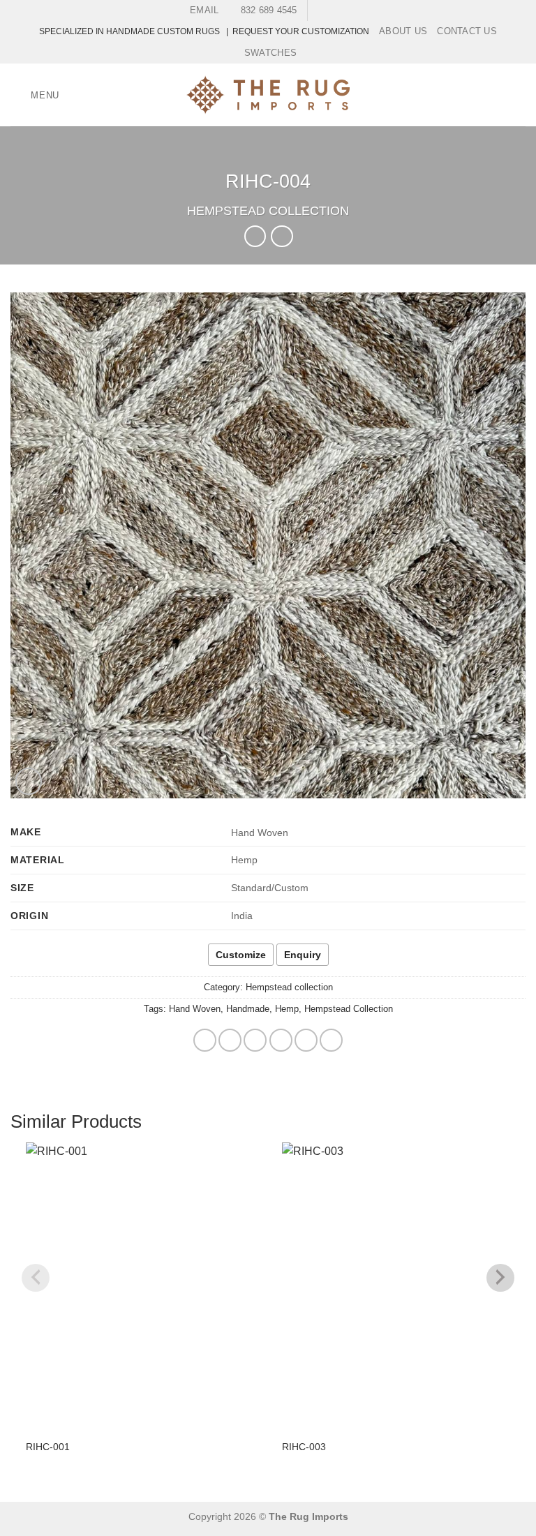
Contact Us (467, 31)
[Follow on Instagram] (333, 10)
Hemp (287, 1009)
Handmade (247, 1009)
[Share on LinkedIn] (331, 1040)
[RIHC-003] (396, 1285)
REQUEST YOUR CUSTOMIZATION (300, 31)
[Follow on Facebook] (319, 10)
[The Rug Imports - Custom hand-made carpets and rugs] (268, 95)
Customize (241, 954)
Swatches (270, 52)
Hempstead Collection (348, 1009)
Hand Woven (195, 1009)
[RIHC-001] (140, 1285)
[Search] (520, 95)
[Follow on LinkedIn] (347, 10)
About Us (403, 31)
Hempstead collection (268, 210)
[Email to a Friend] (280, 1040)
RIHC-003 (304, 1446)
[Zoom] (29, 781)
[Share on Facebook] (229, 1040)
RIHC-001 (48, 1446)
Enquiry (302, 954)
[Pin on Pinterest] (306, 1040)
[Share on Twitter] (255, 1040)
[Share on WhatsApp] (204, 1040)
